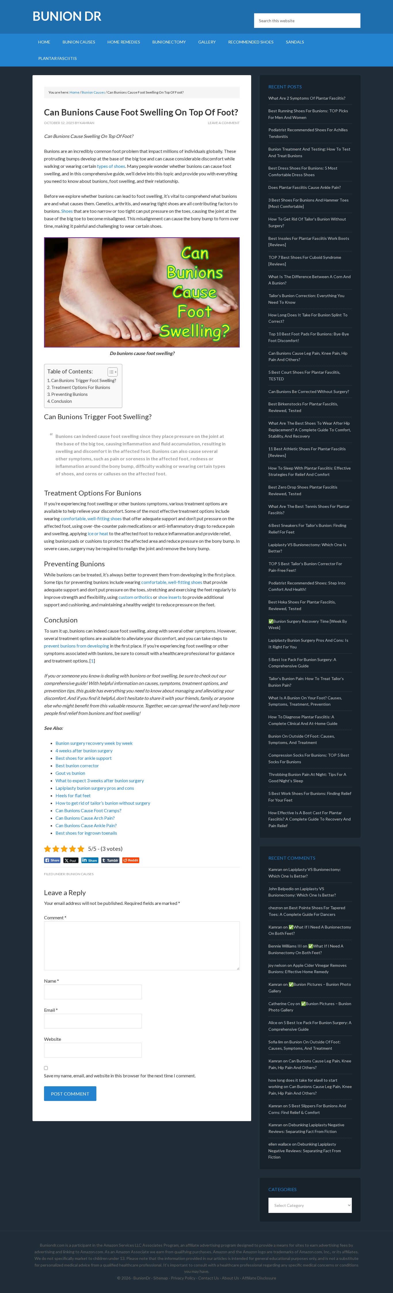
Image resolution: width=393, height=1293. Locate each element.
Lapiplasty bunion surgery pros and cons (95, 788)
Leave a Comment (224, 123)
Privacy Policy (183, 1277)
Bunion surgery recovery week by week (94, 743)
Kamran (275, 869)
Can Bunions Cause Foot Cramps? (88, 810)
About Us (230, 1277)
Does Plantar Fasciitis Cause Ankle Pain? (304, 187)
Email (51, 1010)
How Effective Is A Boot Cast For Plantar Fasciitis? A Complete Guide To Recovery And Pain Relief (309, 819)
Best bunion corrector (77, 765)
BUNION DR (67, 16)
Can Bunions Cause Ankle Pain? (86, 825)
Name (51, 980)
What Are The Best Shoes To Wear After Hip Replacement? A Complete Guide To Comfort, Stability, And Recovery (309, 430)
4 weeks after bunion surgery (84, 750)
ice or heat (98, 533)
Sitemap (160, 1277)
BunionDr (141, 1277)
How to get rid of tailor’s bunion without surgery (103, 803)
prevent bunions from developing (76, 645)
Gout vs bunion (70, 773)
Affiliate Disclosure (259, 1277)
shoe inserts (170, 597)
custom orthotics (135, 597)
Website (52, 1039)
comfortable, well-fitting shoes (91, 518)
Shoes (67, 211)
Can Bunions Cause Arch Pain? (85, 818)
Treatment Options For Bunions (80, 387)
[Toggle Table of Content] (109, 372)
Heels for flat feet (73, 795)
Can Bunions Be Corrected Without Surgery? (308, 391)
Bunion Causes (80, 874)
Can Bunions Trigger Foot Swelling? (83, 380)
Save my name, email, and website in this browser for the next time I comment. (120, 1075)
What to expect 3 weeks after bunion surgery (100, 780)
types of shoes (111, 166)
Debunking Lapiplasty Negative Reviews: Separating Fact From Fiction (304, 1151)
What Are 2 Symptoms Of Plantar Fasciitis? (307, 98)
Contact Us (208, 1277)
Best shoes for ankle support (84, 758)
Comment (55, 917)
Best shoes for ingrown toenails (86, 833)
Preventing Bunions (69, 394)
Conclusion (61, 401)
